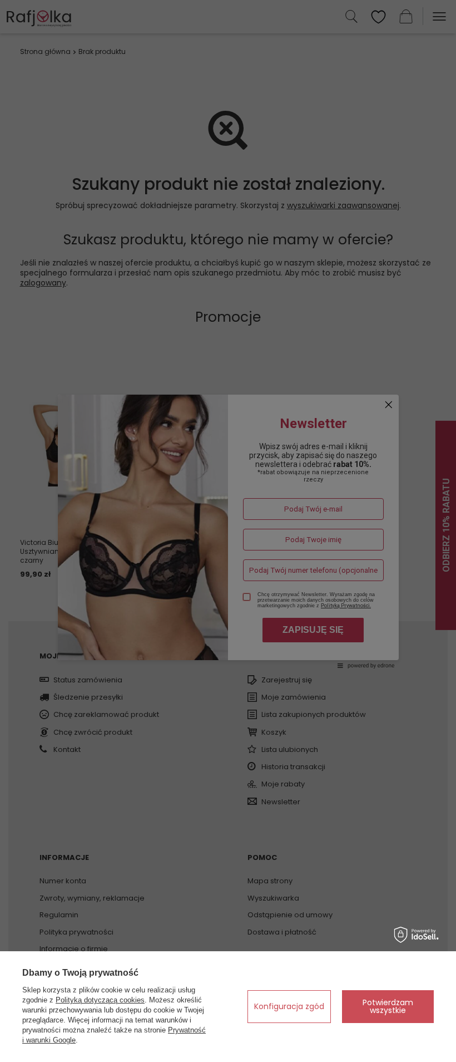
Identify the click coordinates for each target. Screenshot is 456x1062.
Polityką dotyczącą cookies (100, 1000)
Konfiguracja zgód (289, 1006)
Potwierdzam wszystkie (388, 1006)
